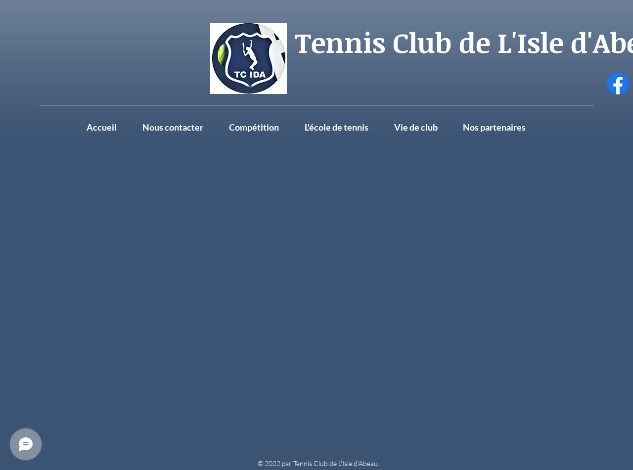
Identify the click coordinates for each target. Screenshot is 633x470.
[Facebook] (618, 83)
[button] (423, 127)
